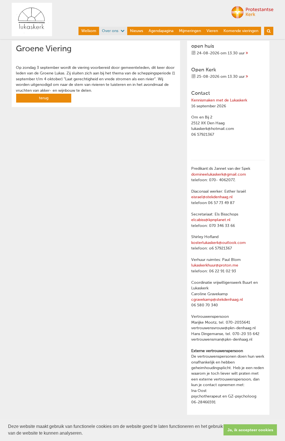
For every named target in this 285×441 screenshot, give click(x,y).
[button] (84, 434)
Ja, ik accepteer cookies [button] (250, 430)
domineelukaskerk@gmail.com (218, 174)
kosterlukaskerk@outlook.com (218, 243)
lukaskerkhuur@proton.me (214, 265)
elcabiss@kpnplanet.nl (210, 220)
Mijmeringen (190, 31)
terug (43, 98)
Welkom (88, 31)
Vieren (212, 31)
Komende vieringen (240, 31)
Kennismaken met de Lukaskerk (219, 100)
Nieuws (136, 31)
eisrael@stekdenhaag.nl (212, 197)
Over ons (110, 31)
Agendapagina (161, 31)
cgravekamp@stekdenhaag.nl (217, 300)
